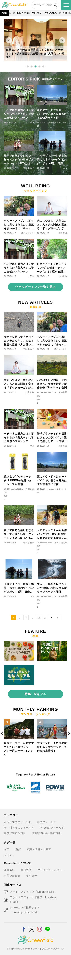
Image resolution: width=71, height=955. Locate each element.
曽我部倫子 (28, 168)
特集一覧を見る (35, 694)
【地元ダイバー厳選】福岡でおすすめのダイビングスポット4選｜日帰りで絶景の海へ (52, 160)
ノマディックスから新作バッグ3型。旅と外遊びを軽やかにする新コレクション (52, 534)
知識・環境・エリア (39, 849)
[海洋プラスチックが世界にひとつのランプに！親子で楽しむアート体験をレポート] (52, 411)
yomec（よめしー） (57, 122)
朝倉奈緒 (63, 233)
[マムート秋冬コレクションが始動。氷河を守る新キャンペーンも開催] (52, 561)
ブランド (9, 854)
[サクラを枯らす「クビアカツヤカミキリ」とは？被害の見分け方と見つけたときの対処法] (19, 314)
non (65, 168)
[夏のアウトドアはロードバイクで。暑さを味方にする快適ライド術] (52, 454)
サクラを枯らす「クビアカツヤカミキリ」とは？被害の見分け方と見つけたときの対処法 (19, 341)
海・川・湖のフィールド (19, 827)
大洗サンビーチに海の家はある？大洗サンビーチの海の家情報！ (19, 747)
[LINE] (47, 926)
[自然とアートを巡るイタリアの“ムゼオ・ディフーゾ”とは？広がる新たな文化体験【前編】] (52, 241)
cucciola (63, 276)
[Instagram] (39, 926)
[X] (31, 926)
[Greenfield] (14, 4)
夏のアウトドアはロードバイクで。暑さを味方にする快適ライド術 (52, 114)
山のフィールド (46, 822)
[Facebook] (23, 926)
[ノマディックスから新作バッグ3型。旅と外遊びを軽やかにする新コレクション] (52, 507)
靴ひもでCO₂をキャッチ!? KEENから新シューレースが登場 (18, 480)
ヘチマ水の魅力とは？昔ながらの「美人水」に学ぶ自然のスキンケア (19, 114)
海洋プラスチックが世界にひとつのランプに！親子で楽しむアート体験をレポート (52, 437)
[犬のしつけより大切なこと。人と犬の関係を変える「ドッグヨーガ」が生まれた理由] (52, 198)
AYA (32, 122)
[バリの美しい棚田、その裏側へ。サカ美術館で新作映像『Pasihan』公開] (52, 357)
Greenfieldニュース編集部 (54, 392)
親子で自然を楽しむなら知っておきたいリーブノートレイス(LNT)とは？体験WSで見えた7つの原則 (19, 160)
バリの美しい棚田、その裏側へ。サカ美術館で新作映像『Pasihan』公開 (52, 383)
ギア (6, 849)
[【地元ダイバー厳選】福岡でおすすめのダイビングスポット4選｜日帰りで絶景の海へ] (19, 561)
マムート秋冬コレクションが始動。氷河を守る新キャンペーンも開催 (52, 588)
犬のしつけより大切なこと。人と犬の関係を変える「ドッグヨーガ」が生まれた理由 (52, 224)
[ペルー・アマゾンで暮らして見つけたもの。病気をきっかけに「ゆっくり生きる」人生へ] (19, 198)
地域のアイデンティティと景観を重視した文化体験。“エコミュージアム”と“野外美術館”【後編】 (35, 53)
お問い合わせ (12, 875)
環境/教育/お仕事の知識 (46, 833)
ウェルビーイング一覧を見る (35, 286)
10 (38, 617)
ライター (31, 875)
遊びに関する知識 (15, 833)
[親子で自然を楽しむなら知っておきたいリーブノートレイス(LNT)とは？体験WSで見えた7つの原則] (19, 507)
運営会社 (9, 870)
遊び (18, 849)
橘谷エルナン (27, 233)
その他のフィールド (52, 827)
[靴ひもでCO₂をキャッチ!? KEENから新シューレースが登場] (19, 454)
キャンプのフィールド (17, 822)
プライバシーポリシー (51, 870)
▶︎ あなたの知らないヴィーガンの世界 (27, 13)
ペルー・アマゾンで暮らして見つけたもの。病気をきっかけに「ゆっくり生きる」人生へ (19, 224)
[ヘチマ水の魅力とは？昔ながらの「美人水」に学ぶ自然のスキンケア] (19, 241)
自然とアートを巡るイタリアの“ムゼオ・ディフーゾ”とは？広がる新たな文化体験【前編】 (52, 268)
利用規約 (26, 870)
